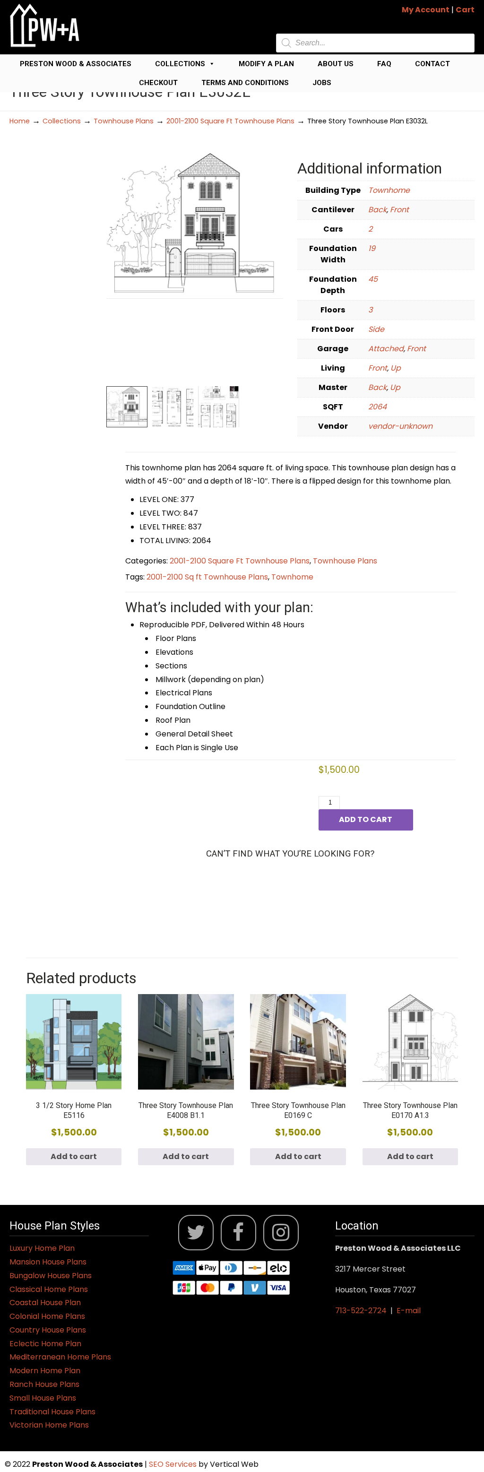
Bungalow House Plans (50, 1275)
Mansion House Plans (47, 1261)
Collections (180, 64)
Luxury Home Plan (42, 1248)
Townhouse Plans (124, 121)
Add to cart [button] (74, 1156)
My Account (425, 9)
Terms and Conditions (245, 82)
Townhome (389, 190)
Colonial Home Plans (47, 1316)
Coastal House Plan (45, 1302)
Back (377, 209)
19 (371, 248)
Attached (386, 348)
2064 (377, 406)
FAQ (384, 64)
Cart (465, 9)
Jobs (321, 82)
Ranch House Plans (44, 1384)
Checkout (158, 82)
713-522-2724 (361, 1310)
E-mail (409, 1310)
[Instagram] (281, 1232)
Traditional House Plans (52, 1411)
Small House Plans (42, 1398)
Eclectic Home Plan (45, 1343)
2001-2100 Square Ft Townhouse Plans (230, 121)
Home (19, 121)
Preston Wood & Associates (75, 64)
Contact (432, 64)
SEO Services (174, 1464)
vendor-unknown (400, 426)
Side (376, 329)
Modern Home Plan (44, 1370)
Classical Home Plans (48, 1289)
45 (373, 279)
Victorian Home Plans (49, 1425)
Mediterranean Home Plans (60, 1356)
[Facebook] (238, 1232)
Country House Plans (47, 1330)
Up (395, 368)
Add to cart (365, 819)
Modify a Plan (266, 64)
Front (399, 209)
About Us (336, 64)
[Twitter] (196, 1232)
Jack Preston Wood (44, 25)
